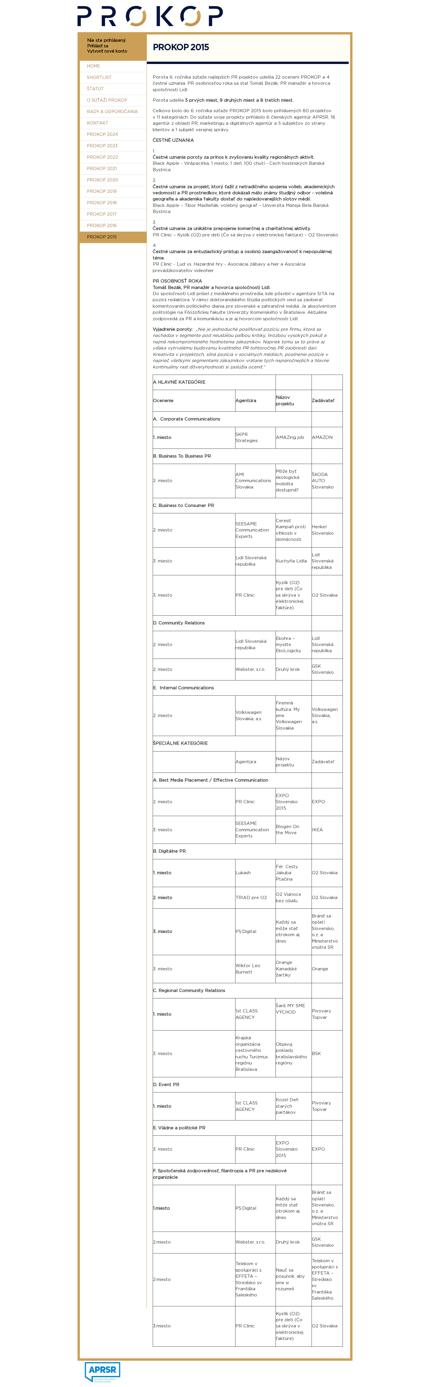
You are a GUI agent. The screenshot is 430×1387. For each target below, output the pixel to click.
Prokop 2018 (102, 203)
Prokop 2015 (102, 237)
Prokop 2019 (102, 192)
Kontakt (98, 123)
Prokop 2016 (102, 226)
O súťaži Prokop (107, 100)
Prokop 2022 (102, 157)
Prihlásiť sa (97, 46)
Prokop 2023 (102, 146)
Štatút (95, 89)
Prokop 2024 (102, 135)
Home (93, 66)
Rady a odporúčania (112, 112)
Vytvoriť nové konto (107, 51)
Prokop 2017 (102, 214)
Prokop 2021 (102, 169)
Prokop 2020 (102, 180)
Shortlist (99, 78)
